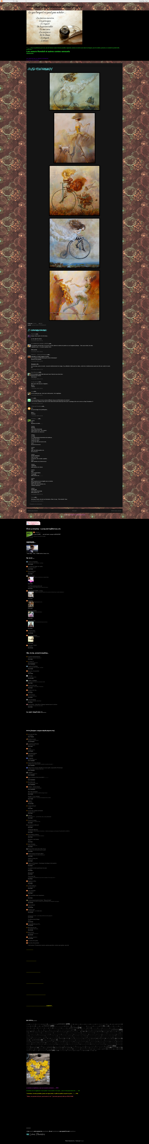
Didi (32, 398)
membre (67, 1038)
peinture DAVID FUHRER (58, 1041)
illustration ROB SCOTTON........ (74, 1031)
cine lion (111, 1026)
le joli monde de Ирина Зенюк (37, 1038)
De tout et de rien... (32, 690)
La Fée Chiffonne (32, 885)
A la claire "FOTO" (32, 645)
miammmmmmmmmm (78, 1038)
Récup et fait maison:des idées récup (37, 848)
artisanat (78, 1024)
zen (94, 1050)
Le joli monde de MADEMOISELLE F (81, 1034)
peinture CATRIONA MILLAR (36, 1041)
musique (119, 1038)
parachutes (45, 1131)
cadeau (32, 1026)
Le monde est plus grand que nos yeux (37, 868)
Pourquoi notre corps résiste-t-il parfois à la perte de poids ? (40, 764)
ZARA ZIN (90, 1050)
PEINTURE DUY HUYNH (68, 1041)
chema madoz (89, 1026)
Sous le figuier (31, 905)
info (82, 1031)
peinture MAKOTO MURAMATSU (97, 1042)
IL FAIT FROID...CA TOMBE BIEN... (35, 911)
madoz (62, 1038)
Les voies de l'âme (32, 734)
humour (115, 1030)
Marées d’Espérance (32, 759)
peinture (54, 1040)
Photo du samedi (31, 754)
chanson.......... (75, 1026)
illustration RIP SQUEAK (62, 1031)
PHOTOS (51, 1047)
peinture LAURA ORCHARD (73, 1042)
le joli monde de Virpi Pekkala (107, 1037)
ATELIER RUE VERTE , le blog (35, 590)
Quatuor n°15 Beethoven (33, 740)
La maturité (30, 735)
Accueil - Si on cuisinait (34, 796)
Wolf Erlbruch (37, 636)
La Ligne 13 (31, 661)
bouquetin (119, 1024)
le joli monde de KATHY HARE (43, 1034)
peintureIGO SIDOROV (90, 1046)
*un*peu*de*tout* (32, 806)
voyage (85, 1050)
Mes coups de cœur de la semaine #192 (36, 681)
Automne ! (30, 691)
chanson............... (82, 1026)
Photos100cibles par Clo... (34, 924)
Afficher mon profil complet (39, 536)
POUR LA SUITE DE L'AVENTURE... (41, 577)
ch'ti (41, 1026)
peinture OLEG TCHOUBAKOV (39, 325)
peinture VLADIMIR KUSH (59, 1046)
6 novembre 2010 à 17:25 (37, 369)
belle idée (92, 1024)
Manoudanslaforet (32, 753)
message (72, 1038)
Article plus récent (33, 510)
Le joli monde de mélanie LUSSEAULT (65, 1035)
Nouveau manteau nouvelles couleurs (36, 835)
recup (119, 1047)
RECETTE (114, 1047)
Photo (29, 840)
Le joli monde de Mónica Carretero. (94, 1035)
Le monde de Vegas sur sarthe (35, 566)
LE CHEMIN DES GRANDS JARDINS (39, 343)
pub (108, 1047)
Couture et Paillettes (33, 561)
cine (101, 1026)
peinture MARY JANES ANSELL (38, 1044)
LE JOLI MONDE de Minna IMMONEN (80, 1035)
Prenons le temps (32, 820)
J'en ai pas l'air (31, 876)
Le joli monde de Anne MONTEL (60, 1032)
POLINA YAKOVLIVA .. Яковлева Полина (97, 1047)
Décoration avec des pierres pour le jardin (37, 850)
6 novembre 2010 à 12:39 (37, 361)
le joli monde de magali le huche (95, 1034)
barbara (82, 1024)
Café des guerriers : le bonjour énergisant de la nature (39, 797)
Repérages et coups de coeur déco (35, 705)
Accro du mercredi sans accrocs (40, 622)
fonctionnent (55, 1131)
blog (114, 1024)
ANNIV (71, 1024)
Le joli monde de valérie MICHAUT (94, 1037)
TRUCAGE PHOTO (29, 1050)
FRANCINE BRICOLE (33, 829)
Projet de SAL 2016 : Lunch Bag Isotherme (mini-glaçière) (40, 915)
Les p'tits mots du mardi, (33, 783)
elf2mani (30, 815)
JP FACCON (119, 1031)
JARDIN (100, 1031)
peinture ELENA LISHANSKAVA (80, 1041)
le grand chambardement (34, 656)
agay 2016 (50, 1024)
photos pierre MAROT (76, 1047)
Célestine (30, 772)
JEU (109, 1031)
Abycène (33, 334)
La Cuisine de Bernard (33, 825)
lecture (45, 1038)
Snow (32, 497)
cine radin (116, 1026)
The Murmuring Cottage (33, 919)
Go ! (29, 896)
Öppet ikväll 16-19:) (38, 602)
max (32, 391)
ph (105, 1046)
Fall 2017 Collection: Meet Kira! (34, 700)
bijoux (109, 1024)
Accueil (74, 510)
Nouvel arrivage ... (32, 864)
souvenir (70, 1048)
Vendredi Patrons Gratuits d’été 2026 (36, 769)
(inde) (27, 1024)
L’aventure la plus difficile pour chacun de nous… (38, 587)
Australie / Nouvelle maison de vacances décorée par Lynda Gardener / (49, 592)
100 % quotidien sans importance (36, 895)
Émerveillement (32, 571)
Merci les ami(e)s (31, 745)
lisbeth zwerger (53, 1038)
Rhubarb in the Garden (33, 839)
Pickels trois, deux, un (32, 845)
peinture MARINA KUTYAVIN (110, 1042)
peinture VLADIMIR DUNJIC (48, 1046)
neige (27, 1039)
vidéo (56, 1050)
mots (113, 1038)
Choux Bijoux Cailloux (33, 834)
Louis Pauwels (37, 1134)
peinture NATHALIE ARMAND (51, 1044)
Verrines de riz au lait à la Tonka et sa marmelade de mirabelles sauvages (43, 901)
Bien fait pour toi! (32, 927)
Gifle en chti (30, 859)
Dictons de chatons (32, 567)
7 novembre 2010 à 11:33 (37, 403)
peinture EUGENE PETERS (104, 1041)
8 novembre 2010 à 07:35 (37, 494)
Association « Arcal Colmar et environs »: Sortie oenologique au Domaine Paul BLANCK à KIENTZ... (49, 831)
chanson (46, 1026)
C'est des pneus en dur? (33, 933)
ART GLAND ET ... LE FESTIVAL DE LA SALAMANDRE (39, 816)
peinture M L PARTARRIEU (85, 1042)
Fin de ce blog (31, 572)
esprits (31, 1131)
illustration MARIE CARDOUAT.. (39, 1031)
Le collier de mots (31, 631)
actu (45, 1024)
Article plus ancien (116, 510)
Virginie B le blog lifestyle (34, 763)
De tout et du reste (32, 685)
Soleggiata (30, 758)
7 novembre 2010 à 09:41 (37, 395)
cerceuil (37, 1026)
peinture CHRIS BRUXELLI (48, 1041)
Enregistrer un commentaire (36, 504)
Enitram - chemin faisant (34, 786)
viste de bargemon (62, 1050)
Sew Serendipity (32, 699)
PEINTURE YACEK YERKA (70, 1046)
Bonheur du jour (32, 739)
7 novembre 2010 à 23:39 (37, 415)
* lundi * (29, 807)
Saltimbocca (30, 826)
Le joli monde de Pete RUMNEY (52, 1037)
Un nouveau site (31, 887)
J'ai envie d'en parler (33, 940)
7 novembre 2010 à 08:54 (37, 388)
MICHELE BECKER (87, 1038)
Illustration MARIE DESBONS (51, 1031)
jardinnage (105, 1031)
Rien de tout (31, 932)
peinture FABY (113, 1041)
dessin (89, 1027)
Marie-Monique (34, 372)
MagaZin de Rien (32, 881)
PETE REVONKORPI (100, 1046)
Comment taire (31, 630)
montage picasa (101, 1038)
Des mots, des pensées (33, 671)
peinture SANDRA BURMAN (36, 1046)
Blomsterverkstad (32, 610)
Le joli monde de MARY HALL (51, 1035)
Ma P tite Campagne (33, 791)
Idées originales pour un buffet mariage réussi (37, 792)
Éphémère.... (30, 646)
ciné (106, 1026)
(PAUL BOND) (32, 1024)
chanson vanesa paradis (59, 1026)
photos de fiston (58, 1047)
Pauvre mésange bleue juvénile (34, 788)
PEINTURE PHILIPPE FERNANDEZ (97, 1044)
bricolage (28, 1026)
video (50, 1050)
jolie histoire (114, 1031)
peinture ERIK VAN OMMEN (93, 1041)
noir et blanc (37, 1040)
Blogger (82, 1140)
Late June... (30, 906)
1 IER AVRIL (39, 1024)
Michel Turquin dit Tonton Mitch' (36, 853)
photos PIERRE (67, 1047)
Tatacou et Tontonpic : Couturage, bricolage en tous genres (42, 863)
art (74, 1024)
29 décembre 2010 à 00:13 (37, 501)
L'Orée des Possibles (36, 406)
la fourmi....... (34, 418)
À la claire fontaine (32, 635)
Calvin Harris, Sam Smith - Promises (35, 686)
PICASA (83, 1047)
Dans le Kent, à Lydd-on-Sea (34, 821)
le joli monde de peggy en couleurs (39, 1037)
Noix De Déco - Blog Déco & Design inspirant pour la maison (42, 704)
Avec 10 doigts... (32, 844)
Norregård (30, 600)
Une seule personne (32, 696)
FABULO (30, 801)
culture (50, 1027)
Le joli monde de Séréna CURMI (80, 1037)
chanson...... (67, 1026)
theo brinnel (31, 872)
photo (110, 1046)
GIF (73, 1030)
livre (58, 1038)
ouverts (72, 1131)
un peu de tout (34, 381)
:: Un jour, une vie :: (32, 937)
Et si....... (29, 778)
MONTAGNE (108, 1038)
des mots (73, 1028)
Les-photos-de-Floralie (33, 743)
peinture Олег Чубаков (80, 1046)
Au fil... (30, 748)
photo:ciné (41, 1047)
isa (85, 1031)
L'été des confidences (32, 773)
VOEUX (76, 1050)
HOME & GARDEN (32, 680)
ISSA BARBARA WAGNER (92, 1031)
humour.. (28, 1031)
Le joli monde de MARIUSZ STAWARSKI (37, 1035)
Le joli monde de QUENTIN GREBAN (66, 1037)
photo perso (34, 1047)
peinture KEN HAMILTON (61, 1042)
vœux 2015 (81, 1050)
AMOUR (55, 1024)
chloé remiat (96, 1026)
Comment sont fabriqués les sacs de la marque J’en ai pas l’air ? (41, 877)
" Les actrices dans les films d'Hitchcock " (36, 855)
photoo (45, 1047)
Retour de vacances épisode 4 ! (34, 657)
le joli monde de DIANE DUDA (100, 1032)
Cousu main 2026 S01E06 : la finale (35, 563)
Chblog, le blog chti (33, 858)
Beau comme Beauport (33, 662)
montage (94, 1038)
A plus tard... (30, 802)
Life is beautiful (31, 890)
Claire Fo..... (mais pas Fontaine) (39, 354)
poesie (87, 1047)
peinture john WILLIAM (51, 1042)
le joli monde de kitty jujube (56, 1034)
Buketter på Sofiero (38, 612)
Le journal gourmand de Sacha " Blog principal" (39, 900)
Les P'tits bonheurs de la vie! (35, 586)
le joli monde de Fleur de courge (113, 1032)
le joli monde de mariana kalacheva (109, 1034)
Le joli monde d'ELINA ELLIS (47, 1032)
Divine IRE (30, 882)
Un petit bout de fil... (33, 914)
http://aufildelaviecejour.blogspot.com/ (54, 7)
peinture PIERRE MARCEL (111, 1044)
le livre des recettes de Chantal (35, 810)
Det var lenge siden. (32, 677)
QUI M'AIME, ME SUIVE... (33, 928)
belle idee (87, 1024)
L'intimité (30, 869)
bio (111, 1024)
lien (49, 1038)
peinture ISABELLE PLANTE (39, 1042)
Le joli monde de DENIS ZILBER (88, 1032)
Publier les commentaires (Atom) (77, 514)
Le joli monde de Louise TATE (67, 1034)
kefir (27, 1032)
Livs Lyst (30, 675)
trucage (119, 1048)
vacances (36, 1050)
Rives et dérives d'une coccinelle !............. (38, 777)
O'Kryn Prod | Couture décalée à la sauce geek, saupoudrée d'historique (45, 767)
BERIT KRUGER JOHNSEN (101, 1024)
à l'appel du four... (31, 749)
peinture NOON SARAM (62, 1044)
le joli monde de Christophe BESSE (74, 1032)
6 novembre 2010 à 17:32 (37, 379)
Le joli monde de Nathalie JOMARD (108, 1035)
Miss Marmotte (31, 782)
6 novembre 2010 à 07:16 (37, 340)
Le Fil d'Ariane (31, 694)
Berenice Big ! (31, 576)
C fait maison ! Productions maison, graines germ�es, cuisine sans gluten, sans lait (48, 945)
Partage (29, 672)
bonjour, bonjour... (32, 812)
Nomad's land (31, 909)
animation (61, 1024)
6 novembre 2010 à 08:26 (37, 351)
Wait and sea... (31, 891)
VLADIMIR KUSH (70, 1050)
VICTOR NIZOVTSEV (43, 1050)
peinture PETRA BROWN (85, 1044)
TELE (105, 1048)
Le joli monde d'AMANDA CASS (35, 1032)
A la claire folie (31, 620)
